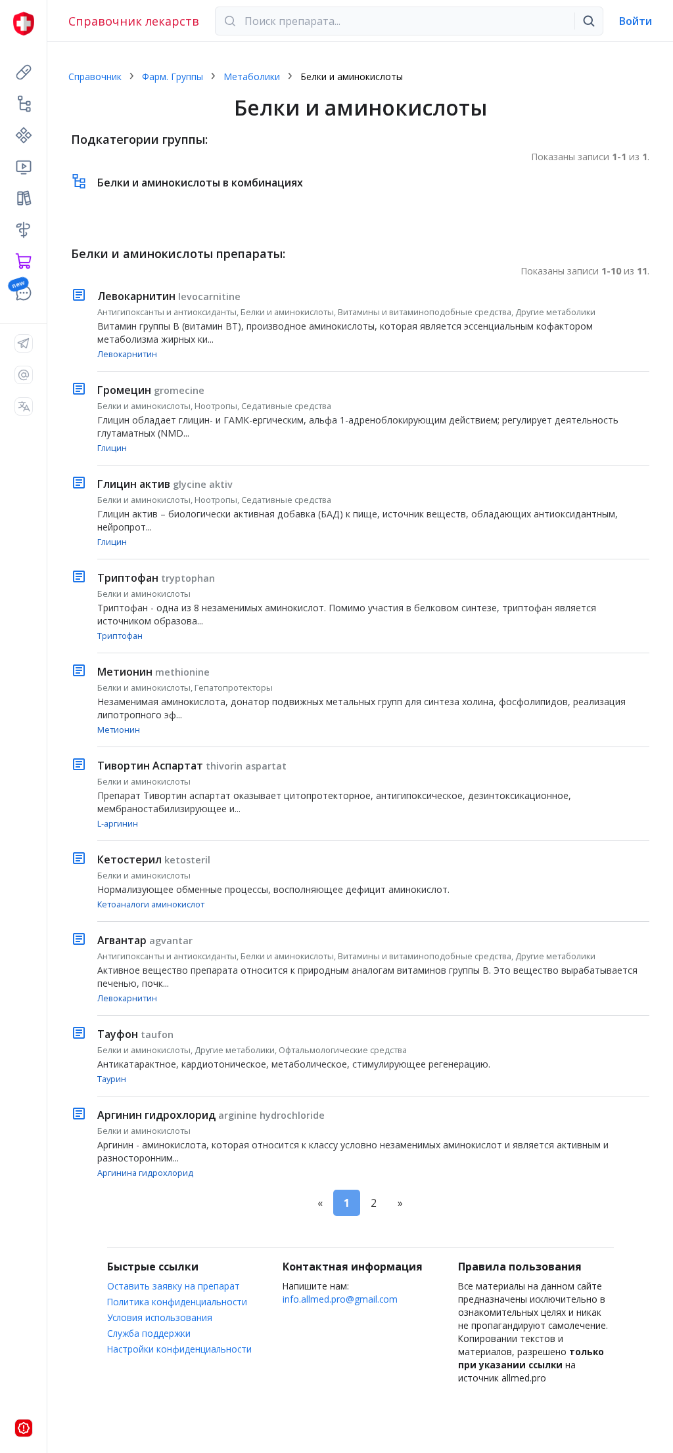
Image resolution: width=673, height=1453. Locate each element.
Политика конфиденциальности (177, 1301)
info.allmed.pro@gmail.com (340, 1299)
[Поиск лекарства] (589, 21)
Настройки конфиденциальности (179, 1349)
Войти (635, 21)
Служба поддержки (149, 1333)
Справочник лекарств (133, 21)
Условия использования (159, 1317)
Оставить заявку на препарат (173, 1286)
